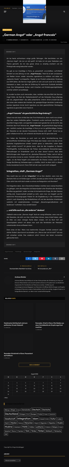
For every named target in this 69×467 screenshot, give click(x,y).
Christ (18, 410)
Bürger (13, 410)
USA (6, 434)
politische (40, 427)
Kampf (42, 419)
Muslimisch (17, 427)
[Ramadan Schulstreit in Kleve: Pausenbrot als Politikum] (19, 342)
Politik (25, 426)
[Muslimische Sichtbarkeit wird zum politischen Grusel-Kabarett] (19, 312)
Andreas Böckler (13, 40)
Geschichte (52, 414)
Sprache (7, 431)
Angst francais (9, 251)
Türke (33, 431)
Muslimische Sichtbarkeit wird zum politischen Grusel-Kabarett (15, 324)
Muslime (8, 426)
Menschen (29, 423)
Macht (7, 423)
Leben (60, 419)
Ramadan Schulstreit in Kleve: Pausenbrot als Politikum (18, 354)
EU (28, 414)
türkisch (49, 431)
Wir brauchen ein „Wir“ (45, 269)
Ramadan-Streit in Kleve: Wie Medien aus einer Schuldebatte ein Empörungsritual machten (49, 325)
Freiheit (40, 414)
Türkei (41, 430)
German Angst (28, 251)
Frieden (46, 414)
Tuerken (20, 431)
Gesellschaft (7, 29)
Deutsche (46, 409)
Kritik (47, 419)
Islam (35, 418)
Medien (14, 423)
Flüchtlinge (18, 251)
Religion (55, 427)
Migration (52, 423)
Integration (37, 251)
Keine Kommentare (37, 40)
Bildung (7, 410)
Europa (33, 414)
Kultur (53, 418)
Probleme (48, 427)
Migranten (44, 423)
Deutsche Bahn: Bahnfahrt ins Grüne (20, 269)
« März (6, 397)
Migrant (37, 423)
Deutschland (11, 413)
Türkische (57, 431)
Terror (14, 431)
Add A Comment (34, 365)
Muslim (60, 423)
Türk (27, 431)
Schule (61, 427)
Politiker (32, 427)
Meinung (21, 423)
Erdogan (22, 414)
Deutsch (36, 409)
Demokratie (26, 410)
